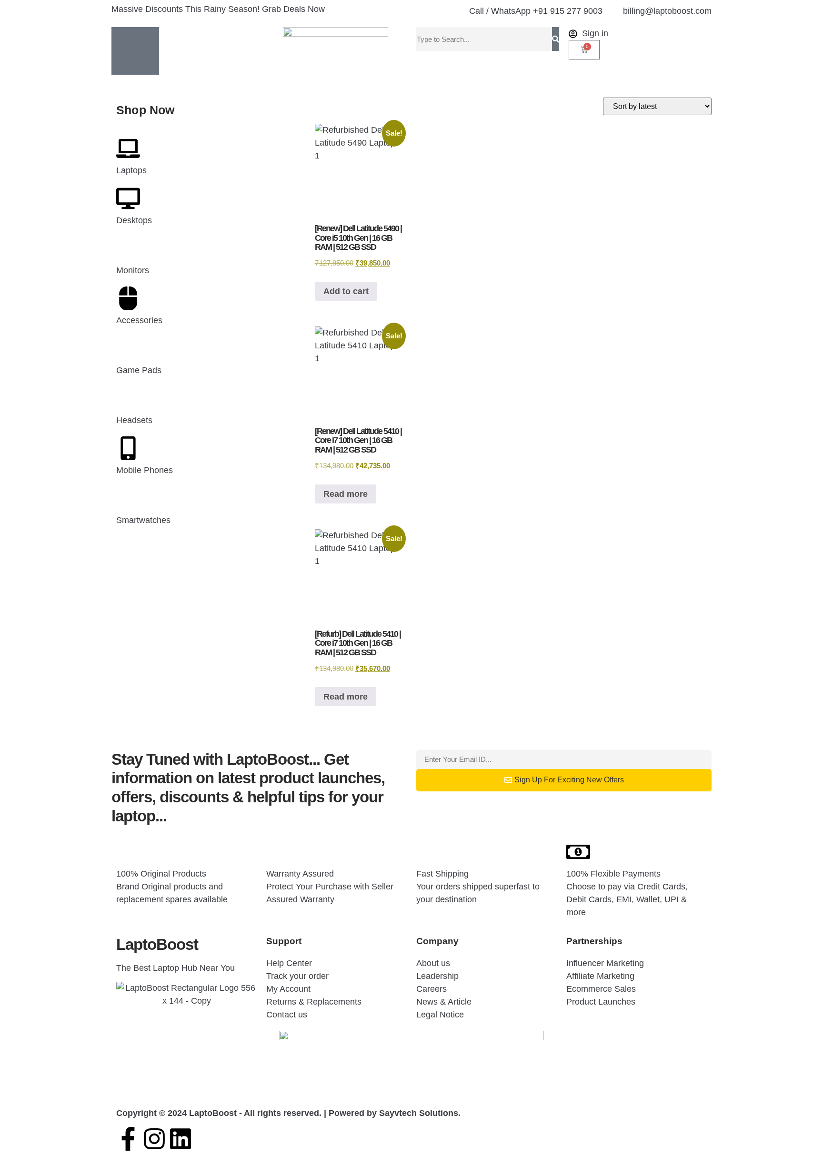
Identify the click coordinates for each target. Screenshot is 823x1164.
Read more (345, 494)
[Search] (555, 39)
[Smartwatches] (128, 498)
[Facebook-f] (128, 1139)
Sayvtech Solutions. (420, 1113)
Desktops (134, 220)
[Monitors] (128, 248)
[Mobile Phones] (128, 448)
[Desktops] (128, 198)
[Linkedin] (180, 1139)
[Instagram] (154, 1139)
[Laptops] (128, 148)
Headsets (134, 420)
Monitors (132, 270)
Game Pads (138, 370)
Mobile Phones (144, 470)
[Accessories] (128, 298)
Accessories (139, 320)
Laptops (131, 170)
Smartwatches (143, 520)
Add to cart (346, 291)
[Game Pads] (128, 348)
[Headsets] (128, 398)
